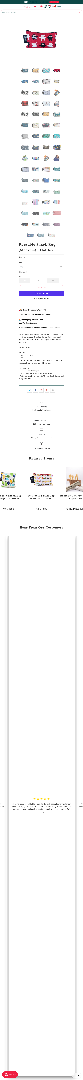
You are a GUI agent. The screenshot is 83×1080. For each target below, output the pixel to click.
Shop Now (53, 2)
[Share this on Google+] (47, 390)
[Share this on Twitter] (29, 390)
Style (20, 262)
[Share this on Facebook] (35, 390)
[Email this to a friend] (52, 390)
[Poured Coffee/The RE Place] (29, 6)
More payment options (41, 298)
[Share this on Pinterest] (41, 390)
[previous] (22, 40)
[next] (60, 40)
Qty (20, 276)
